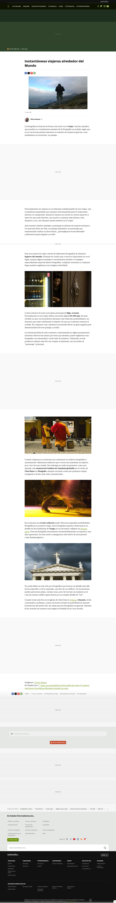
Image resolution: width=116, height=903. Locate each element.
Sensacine (41, 863)
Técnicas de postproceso (29, 825)
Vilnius (73, 600)
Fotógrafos (46, 821)
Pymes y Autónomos (100, 866)
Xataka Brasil (11, 889)
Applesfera (11, 868)
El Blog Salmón (101, 863)
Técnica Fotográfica (48, 830)
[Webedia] (104, 1)
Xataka (10, 863)
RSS (81, 838)
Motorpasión (70, 863)
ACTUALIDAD (16, 6)
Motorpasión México (70, 887)
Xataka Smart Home (11, 871)
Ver (59, 742)
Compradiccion (86, 868)
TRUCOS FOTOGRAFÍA (38, 6)
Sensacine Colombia (41, 889)
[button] (36, 119)
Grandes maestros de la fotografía (14, 834)
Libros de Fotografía (14, 830)
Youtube (108, 6)
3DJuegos (25, 863)
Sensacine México (43, 886)
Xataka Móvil (11, 866)
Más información (71, 901)
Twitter (29, 73)
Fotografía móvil (12, 825)
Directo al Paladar (57, 863)
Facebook (98, 6)
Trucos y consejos (37, 694)
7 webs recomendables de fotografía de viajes (59, 685)
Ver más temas (13, 840)
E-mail (34, 73)
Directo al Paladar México (57, 887)
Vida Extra (25, 866)
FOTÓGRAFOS (69, 6)
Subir (103, 855)
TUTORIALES (52, 6)
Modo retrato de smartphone (79, 809)
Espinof (40, 866)
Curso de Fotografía (31, 830)
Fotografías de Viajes (52, 694)
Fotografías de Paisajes (68, 694)
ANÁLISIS (26, 6)
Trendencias (85, 863)
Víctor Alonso (41, 682)
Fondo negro (49, 809)
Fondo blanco (39, 809)
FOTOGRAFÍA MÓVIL (83, 6)
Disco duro (25, 49)
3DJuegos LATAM (27, 886)
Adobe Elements (30, 833)
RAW (44, 833)
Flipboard (101, 6)
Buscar (105, 847)
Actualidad (46, 825)
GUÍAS (61, 6)
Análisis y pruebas (13, 821)
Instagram (104, 6)
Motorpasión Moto (72, 866)
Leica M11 (92, 809)
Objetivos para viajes (62, 809)
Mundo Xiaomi (12, 875)
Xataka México (12, 886)
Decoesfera (85, 866)
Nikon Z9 (100, 809)
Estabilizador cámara (26, 809)
